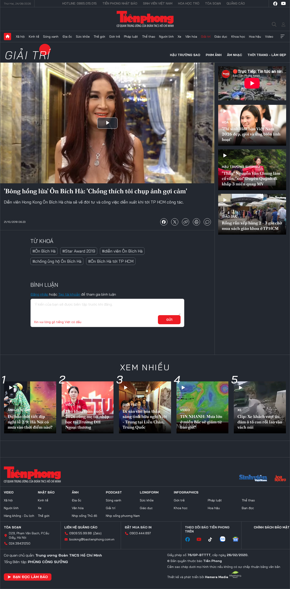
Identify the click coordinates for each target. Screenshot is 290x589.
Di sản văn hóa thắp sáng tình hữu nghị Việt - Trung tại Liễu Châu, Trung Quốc (145, 419)
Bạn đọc (248, 508)
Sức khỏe (83, 36)
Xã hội (20, 36)
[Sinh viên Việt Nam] (253, 479)
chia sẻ (163, 222)
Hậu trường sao (185, 55)
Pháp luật (131, 36)
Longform (149, 492)
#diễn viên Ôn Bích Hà (122, 251)
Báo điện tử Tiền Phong (145, 19)
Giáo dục (220, 36)
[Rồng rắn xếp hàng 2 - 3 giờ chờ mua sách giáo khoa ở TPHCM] (252, 214)
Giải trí (205, 36)
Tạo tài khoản (69, 294)
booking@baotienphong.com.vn (91, 539)
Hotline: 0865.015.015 (79, 3)
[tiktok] (213, 539)
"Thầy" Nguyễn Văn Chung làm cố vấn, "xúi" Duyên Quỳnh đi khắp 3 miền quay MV (251, 179)
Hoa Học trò (188, 3)
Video (269, 36)
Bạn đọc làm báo (30, 576)
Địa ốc (67, 36)
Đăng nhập (39, 294)
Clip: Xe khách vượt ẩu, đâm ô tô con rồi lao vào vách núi (259, 422)
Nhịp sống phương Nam (123, 516)
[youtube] (283, 3)
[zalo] (225, 539)
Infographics (186, 492)
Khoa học (238, 36)
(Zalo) (97, 533)
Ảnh (75, 492)
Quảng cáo (236, 3)
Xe (179, 36)
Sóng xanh (50, 36)
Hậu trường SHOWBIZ (241, 167)
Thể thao (148, 36)
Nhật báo (46, 492)
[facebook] (275, 3)
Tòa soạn (213, 3)
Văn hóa (191, 36)
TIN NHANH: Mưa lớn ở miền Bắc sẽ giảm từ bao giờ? (201, 422)
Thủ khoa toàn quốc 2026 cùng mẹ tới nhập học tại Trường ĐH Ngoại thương (87, 419)
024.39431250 (19, 543)
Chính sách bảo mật (272, 527)
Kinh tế (34, 36)
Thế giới (99, 36)
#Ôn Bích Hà (44, 251)
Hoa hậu (255, 36)
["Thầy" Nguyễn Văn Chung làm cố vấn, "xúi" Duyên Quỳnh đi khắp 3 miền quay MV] (252, 169)
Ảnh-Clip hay (19, 410)
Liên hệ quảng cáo (80, 527)
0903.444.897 (140, 533)
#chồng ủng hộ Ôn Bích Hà (56, 261)
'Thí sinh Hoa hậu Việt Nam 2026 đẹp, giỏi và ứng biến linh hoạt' (251, 134)
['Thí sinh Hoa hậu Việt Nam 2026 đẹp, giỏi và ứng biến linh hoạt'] (252, 125)
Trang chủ (7, 36)
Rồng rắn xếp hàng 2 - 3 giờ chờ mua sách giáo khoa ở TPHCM (252, 225)
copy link (185, 222)
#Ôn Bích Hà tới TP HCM (110, 261)
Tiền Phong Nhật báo (119, 3)
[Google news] (238, 539)
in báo (196, 222)
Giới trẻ (114, 36)
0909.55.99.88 (80, 533)
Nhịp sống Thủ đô (84, 516)
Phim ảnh (214, 55)
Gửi (169, 320)
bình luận (207, 222)
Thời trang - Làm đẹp (266, 55)
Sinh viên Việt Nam (157, 3)
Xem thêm (282, 36)
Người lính (166, 36)
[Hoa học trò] (280, 479)
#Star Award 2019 (78, 251)
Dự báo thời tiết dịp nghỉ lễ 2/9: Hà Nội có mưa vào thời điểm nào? (30, 422)
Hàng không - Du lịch (19, 516)
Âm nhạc (234, 55)
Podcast (114, 492)
